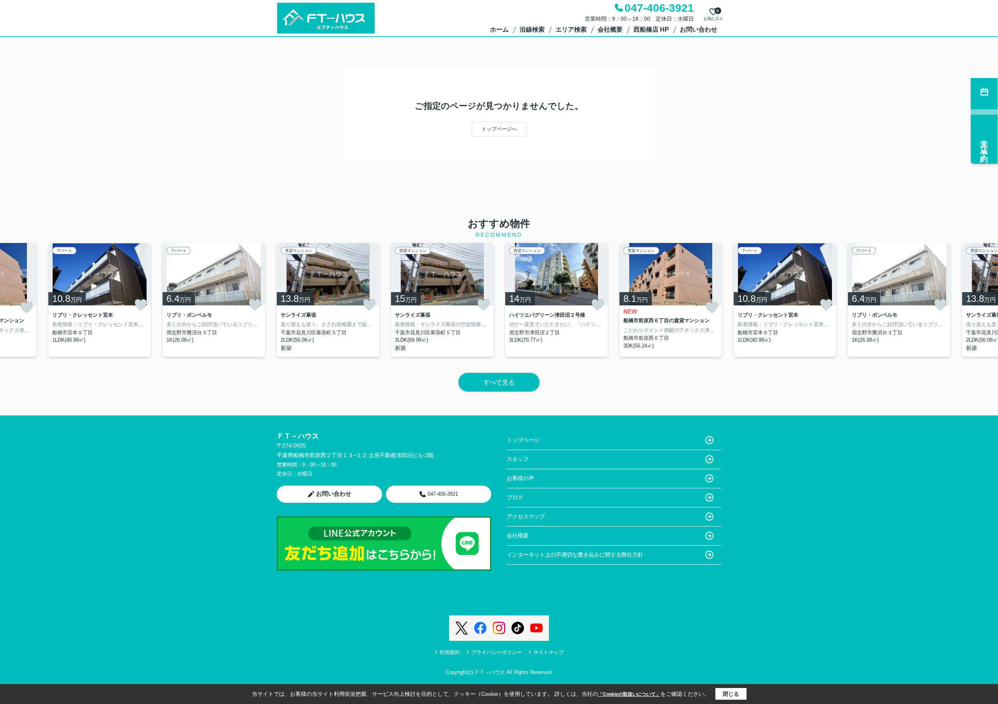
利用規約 (450, 652)
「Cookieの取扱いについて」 (629, 694)
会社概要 (610, 29)
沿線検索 (532, 29)
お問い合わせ (698, 29)
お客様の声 (520, 478)
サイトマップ (548, 652)
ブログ (515, 497)
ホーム (499, 29)
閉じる (731, 694)
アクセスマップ (526, 516)
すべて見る (499, 382)
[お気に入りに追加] (26, 307)
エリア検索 (571, 29)
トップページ (523, 440)
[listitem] (328, 300)
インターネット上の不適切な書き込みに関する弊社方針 (575, 554)
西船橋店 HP (651, 29)
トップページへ (499, 129)
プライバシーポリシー (496, 652)
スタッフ (518, 459)
